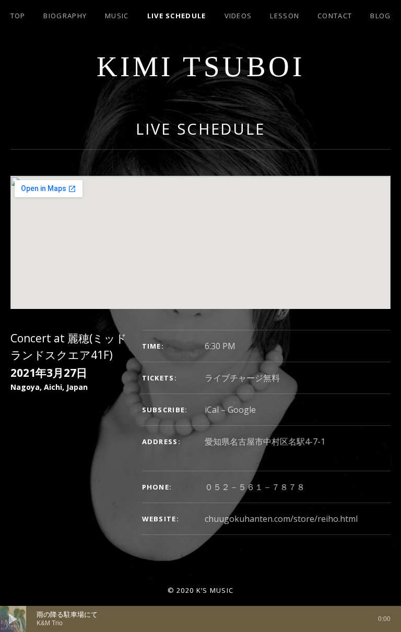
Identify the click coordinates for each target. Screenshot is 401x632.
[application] (200, 619)
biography (65, 15)
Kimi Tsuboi (201, 66)
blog (380, 15)
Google (242, 409)
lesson (284, 15)
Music (117, 15)
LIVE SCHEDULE (176, 15)
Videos (238, 15)
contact (334, 15)
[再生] (13, 619)
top (18, 15)
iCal (212, 409)
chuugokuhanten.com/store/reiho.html (281, 518)
